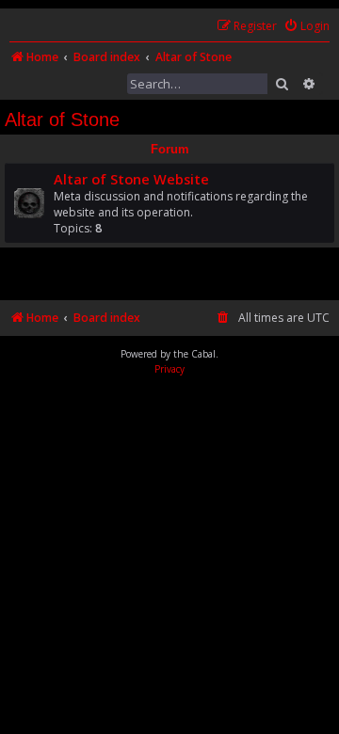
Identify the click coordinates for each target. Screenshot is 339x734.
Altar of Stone (62, 119)
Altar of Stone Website (131, 178)
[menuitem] (306, 27)
